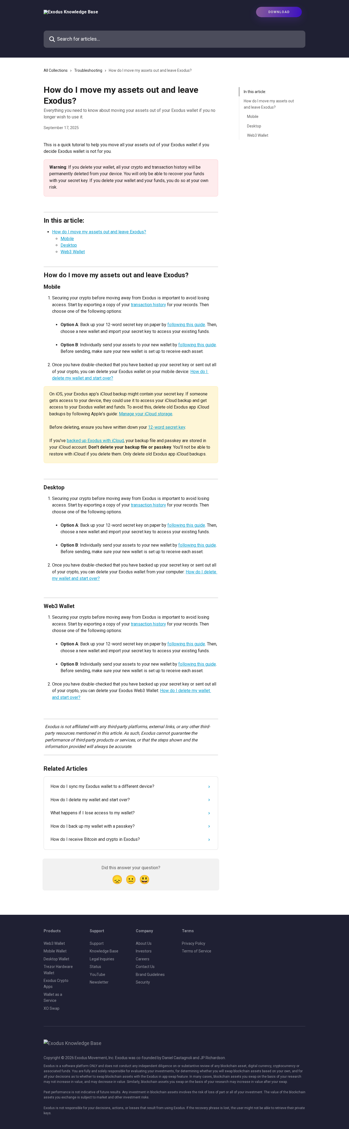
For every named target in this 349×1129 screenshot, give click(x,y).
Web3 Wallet (73, 251)
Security (143, 982)
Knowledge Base (104, 951)
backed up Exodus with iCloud (95, 440)
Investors (144, 951)
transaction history (148, 304)
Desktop (69, 245)
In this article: (255, 92)
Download (279, 12)
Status (95, 966)
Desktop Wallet (56, 959)
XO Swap (51, 1008)
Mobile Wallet (55, 951)
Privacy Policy (193, 943)
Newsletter (99, 982)
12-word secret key (166, 427)
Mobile (67, 238)
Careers (142, 959)
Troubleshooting (88, 70)
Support (97, 943)
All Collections (56, 70)
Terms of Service (196, 951)
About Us (144, 943)
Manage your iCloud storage (145, 413)
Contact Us (145, 966)
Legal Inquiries (102, 959)
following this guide (186, 324)
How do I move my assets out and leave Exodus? (99, 231)
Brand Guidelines (150, 974)
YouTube (97, 974)
